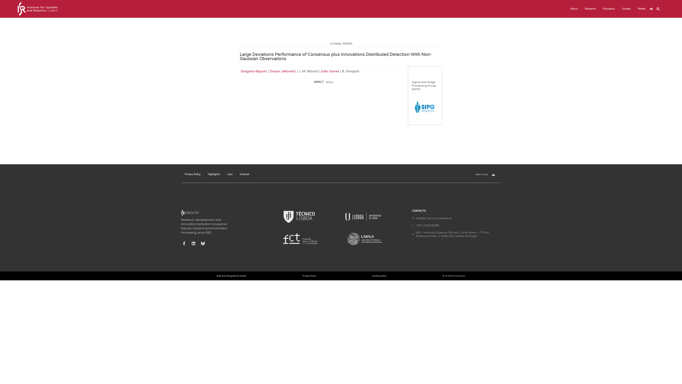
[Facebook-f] (184, 243)
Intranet (244, 174)
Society (626, 8)
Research (590, 8)
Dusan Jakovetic (283, 71)
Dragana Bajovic (254, 71)
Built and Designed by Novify (231, 276)
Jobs (230, 174)
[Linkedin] (193, 243)
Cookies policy (379, 276)
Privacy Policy (193, 174)
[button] (658, 9)
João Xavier (329, 71)
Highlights (214, 174)
